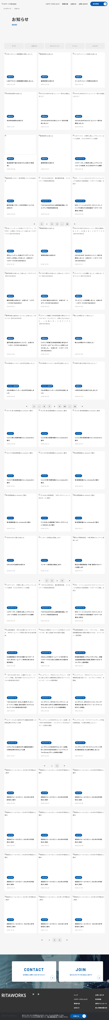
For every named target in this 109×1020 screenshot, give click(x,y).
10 (65, 406)
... (62, 224)
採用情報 (96, 4)
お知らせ (73, 4)
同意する (76, 1016)
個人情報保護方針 (52, 1017)
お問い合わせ (83, 4)
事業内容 (65, 4)
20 (67, 224)
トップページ (7, 8)
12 (75, 406)
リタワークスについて (53, 4)
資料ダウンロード (101, 1003)
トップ (76, 995)
